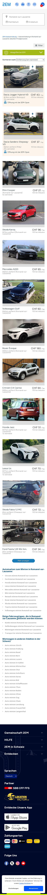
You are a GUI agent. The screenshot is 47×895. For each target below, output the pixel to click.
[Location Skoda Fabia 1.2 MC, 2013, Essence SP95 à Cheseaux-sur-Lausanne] (23, 493)
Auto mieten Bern (12, 656)
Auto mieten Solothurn (15, 673)
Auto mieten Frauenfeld (15, 708)
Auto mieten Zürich (13, 645)
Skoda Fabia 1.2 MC (11, 509)
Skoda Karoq (8, 229)
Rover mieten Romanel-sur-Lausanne (20, 600)
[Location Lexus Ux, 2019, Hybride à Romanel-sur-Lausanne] (23, 452)
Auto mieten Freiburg (14, 649)
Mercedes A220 (9, 269)
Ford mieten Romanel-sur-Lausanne (20, 579)
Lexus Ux (6, 468)
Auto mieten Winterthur (15, 666)
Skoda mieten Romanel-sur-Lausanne (20, 603)
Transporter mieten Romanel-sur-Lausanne (23, 633)
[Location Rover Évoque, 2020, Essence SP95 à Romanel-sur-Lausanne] (23, 332)
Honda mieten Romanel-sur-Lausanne (21, 582)
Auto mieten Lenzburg (14, 704)
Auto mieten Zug (12, 697)
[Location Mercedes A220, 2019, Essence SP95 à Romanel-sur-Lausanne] (23, 253)
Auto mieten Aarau (13, 676)
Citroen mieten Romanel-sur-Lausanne (21, 575)
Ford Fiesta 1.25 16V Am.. (14, 549)
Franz (35, 5)
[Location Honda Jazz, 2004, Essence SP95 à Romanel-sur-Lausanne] (23, 411)
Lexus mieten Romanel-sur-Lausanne (20, 586)
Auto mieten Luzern (13, 659)
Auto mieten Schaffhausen (16, 683)
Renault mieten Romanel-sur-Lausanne (21, 596)
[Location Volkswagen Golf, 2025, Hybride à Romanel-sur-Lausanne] (23, 293)
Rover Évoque (8, 348)
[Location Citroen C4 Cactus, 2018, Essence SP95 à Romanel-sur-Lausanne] (23, 372)
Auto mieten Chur (12, 670)
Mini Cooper (8, 190)
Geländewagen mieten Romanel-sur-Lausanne (24, 626)
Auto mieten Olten (13, 694)
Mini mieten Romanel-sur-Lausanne (20, 593)
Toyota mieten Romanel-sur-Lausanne (21, 607)
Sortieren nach (9, 60)
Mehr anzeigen (23, 561)
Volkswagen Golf (10, 308)
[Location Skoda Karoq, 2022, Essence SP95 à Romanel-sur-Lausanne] (23, 213)
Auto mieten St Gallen (14, 663)
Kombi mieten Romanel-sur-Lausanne (20, 623)
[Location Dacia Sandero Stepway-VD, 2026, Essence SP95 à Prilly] (23, 126)
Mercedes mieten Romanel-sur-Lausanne (22, 589)
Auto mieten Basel (12, 652)
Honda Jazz (7, 427)
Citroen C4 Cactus (11, 387)
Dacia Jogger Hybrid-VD (15, 94)
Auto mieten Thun (12, 687)
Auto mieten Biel (12, 680)
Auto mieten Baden (13, 690)
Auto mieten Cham (13, 701)
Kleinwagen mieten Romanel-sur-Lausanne (23, 629)
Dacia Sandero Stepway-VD (16, 143)
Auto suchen (17, 5)
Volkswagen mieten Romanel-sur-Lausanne (23, 610)
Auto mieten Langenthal (15, 711)
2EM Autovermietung (10, 37)
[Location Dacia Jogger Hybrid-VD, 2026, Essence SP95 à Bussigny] (23, 79)
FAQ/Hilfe (29, 5)
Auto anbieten (23, 5)
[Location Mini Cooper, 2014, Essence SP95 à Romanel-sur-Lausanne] (23, 174)
